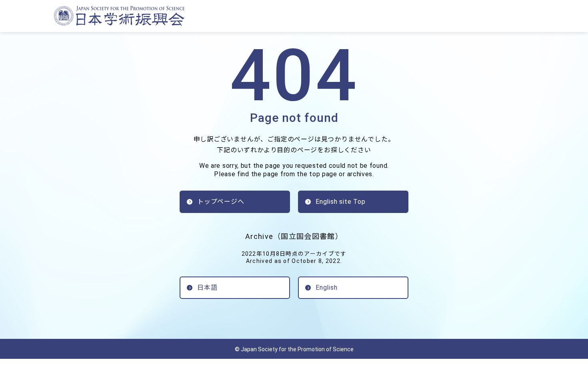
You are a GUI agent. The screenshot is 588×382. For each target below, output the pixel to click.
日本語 (207, 287)
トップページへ (220, 201)
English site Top (341, 201)
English (327, 287)
